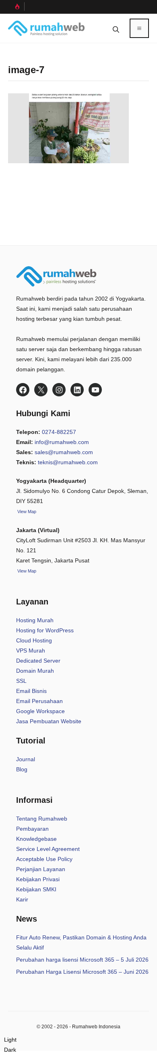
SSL (21, 681)
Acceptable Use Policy (44, 859)
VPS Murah (30, 650)
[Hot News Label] (16, 6)
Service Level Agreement (48, 849)
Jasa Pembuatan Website (48, 721)
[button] (116, 28)
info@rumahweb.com (62, 442)
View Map (26, 570)
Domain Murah (35, 670)
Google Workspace (40, 711)
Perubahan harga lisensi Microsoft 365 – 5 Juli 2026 (82, 959)
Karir (22, 899)
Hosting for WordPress (45, 630)
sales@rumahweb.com (64, 452)
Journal (25, 759)
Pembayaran (32, 828)
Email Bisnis (31, 691)
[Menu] (139, 28)
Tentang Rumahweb (41, 818)
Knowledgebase (36, 839)
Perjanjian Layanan (40, 869)
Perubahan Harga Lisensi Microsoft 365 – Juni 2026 (82, 971)
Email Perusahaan (39, 701)
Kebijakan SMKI (36, 889)
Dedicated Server (38, 660)
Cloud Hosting (34, 640)
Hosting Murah (35, 620)
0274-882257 (59, 432)
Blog (21, 769)
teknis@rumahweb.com (68, 462)
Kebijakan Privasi (38, 879)
